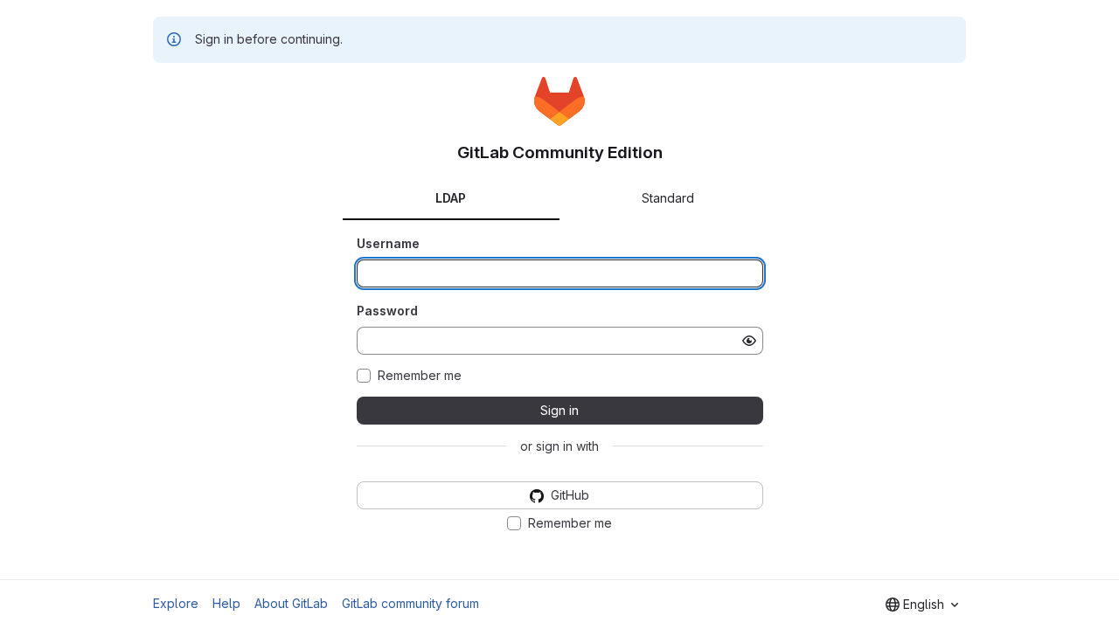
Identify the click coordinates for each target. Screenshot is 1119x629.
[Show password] (749, 341)
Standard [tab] (668, 197)
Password (387, 310)
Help (226, 603)
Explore (175, 603)
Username (388, 243)
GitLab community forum (410, 603)
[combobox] (922, 604)
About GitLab (291, 603)
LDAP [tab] (450, 197)
